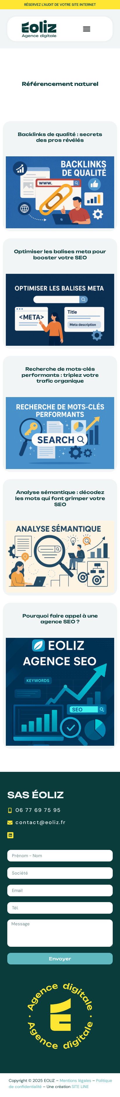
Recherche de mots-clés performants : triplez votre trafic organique (60, 375)
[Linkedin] (10, 835)
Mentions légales (75, 1080)
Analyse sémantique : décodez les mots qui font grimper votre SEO (60, 498)
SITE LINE (80, 1086)
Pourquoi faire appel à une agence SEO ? (60, 619)
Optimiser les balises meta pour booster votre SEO (60, 254)
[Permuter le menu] (75, 29)
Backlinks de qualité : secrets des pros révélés (60, 137)
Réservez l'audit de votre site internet (60, 4)
